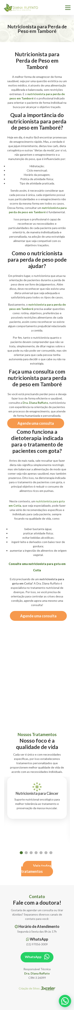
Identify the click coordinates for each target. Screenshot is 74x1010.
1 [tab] (21, 852)
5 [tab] (41, 852)
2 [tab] (26, 852)
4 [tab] (36, 852)
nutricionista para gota (50, 501)
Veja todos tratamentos (36, 869)
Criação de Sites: (30, 988)
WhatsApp (33, 956)
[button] (65, 1001)
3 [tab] (31, 852)
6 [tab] (45, 852)
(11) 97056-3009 (37, 944)
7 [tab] (50, 852)
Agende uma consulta (35, 423)
